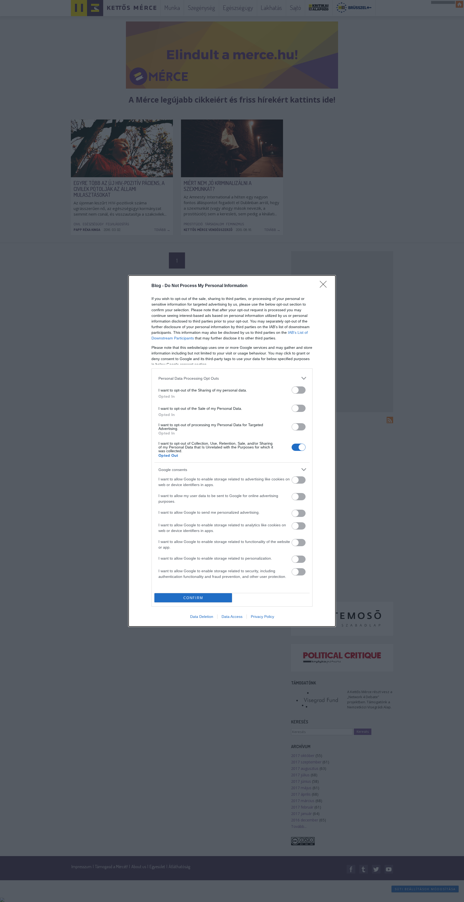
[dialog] (232, 451)
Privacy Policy (262, 616)
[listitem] (232, 378)
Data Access (232, 616)
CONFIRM (193, 598)
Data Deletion (201, 616)
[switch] (299, 390)
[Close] (325, 286)
